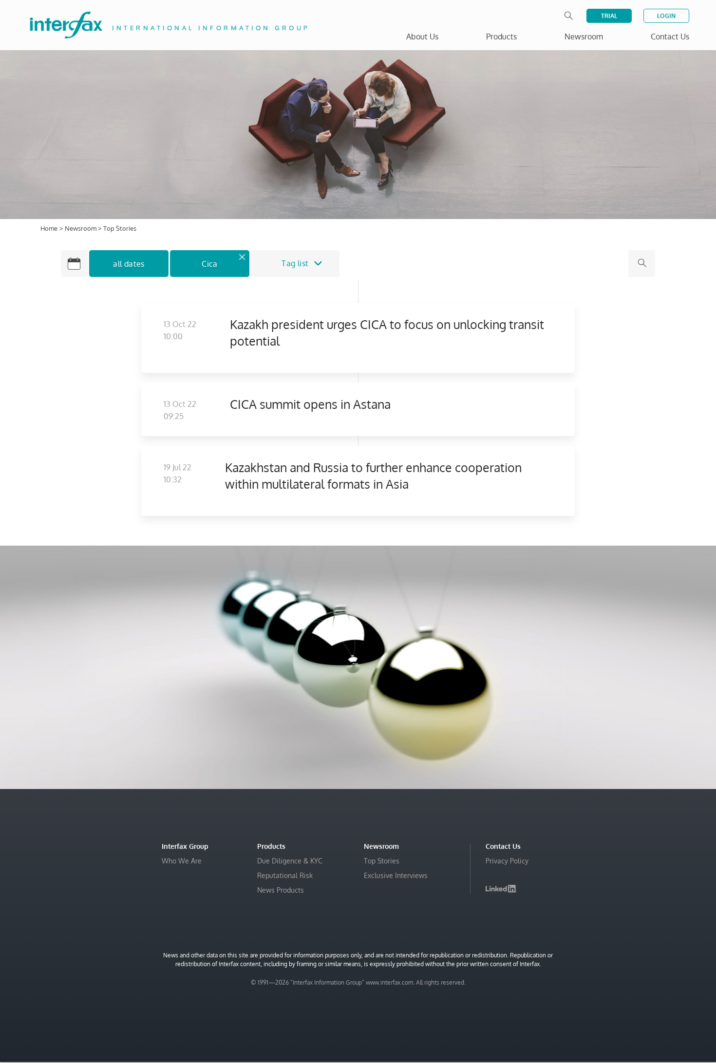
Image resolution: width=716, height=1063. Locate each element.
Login (666, 15)
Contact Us (670, 36)
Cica (210, 264)
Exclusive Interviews (396, 875)
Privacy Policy (507, 861)
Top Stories (381, 861)
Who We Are (182, 861)
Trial (609, 15)
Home (48, 228)
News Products (280, 890)
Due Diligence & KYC (289, 861)
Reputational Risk (285, 875)
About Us (422, 36)
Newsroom (81, 228)
